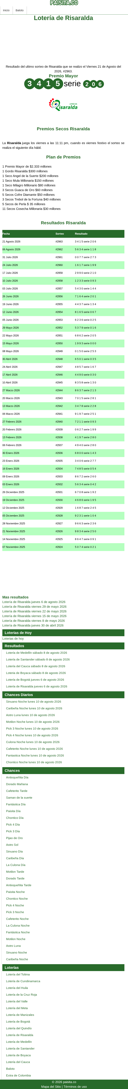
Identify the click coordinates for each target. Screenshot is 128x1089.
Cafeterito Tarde (16, 791)
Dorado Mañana (17, 784)
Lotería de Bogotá (18, 1021)
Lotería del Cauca (18, 1062)
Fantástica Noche (18, 932)
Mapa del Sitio (51, 1086)
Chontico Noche (17, 898)
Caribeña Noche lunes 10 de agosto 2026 (34, 708)
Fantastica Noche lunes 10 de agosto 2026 (35, 755)
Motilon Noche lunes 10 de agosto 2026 (33, 721)
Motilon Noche (15, 939)
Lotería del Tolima (18, 974)
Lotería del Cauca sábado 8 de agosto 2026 (35, 666)
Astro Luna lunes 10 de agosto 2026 (30, 715)
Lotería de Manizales (20, 1014)
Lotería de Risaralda (19, 1035)
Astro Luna (13, 945)
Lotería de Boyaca (18, 1055)
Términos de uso (75, 1086)
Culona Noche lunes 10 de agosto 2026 (33, 742)
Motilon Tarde (15, 871)
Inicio (6, 10)
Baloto (20, 10)
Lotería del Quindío (19, 1028)
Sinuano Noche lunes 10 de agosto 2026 (33, 701)
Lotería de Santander (20, 1048)
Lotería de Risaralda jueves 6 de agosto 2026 (36, 686)
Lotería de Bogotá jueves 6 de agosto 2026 (35, 679)
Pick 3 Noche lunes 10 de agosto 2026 (32, 728)
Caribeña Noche (17, 959)
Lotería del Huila (17, 988)
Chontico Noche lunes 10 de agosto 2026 (34, 762)
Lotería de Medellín (19, 1041)
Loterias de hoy (13, 638)
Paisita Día (13, 811)
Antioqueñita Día (17, 777)
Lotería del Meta (17, 1008)
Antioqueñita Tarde (18, 885)
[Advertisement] (63, 42)
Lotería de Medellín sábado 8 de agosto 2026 (36, 652)
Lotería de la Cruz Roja (21, 994)
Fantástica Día (16, 804)
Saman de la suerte (19, 797)
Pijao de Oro (14, 838)
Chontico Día (15, 817)
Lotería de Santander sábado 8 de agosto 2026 (38, 659)
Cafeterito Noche (17, 918)
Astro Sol (12, 844)
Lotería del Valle (17, 1001)
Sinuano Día (14, 851)
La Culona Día (15, 865)
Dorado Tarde (15, 878)
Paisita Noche (15, 892)
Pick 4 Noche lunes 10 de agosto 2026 (32, 735)
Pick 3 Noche (15, 912)
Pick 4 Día (13, 824)
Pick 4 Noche (15, 905)
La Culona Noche (18, 925)
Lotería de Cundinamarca (23, 981)
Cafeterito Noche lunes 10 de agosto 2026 (34, 748)
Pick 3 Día (13, 831)
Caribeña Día (15, 858)
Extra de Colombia (18, 1075)
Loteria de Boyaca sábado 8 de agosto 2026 (36, 673)
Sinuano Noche (16, 952)
